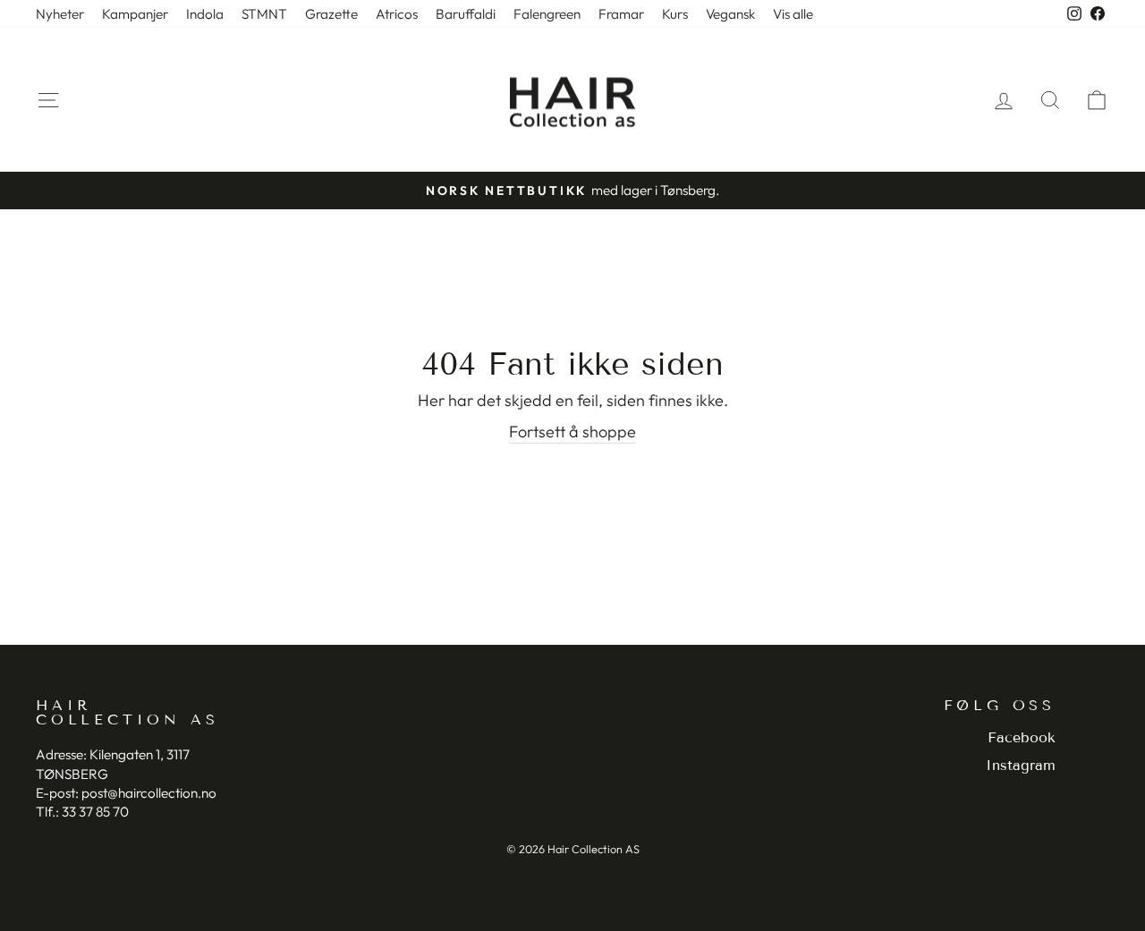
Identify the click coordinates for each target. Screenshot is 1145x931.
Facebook (1022, 737)
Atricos (397, 13)
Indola (205, 13)
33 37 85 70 (95, 811)
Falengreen (547, 13)
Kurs (675, 13)
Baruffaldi (466, 13)
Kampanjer (135, 13)
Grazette (331, 13)
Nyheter (60, 13)
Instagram (1021, 765)
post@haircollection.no (148, 792)
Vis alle (793, 13)
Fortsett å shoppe (572, 431)
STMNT (264, 13)
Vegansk (730, 13)
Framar (621, 13)
